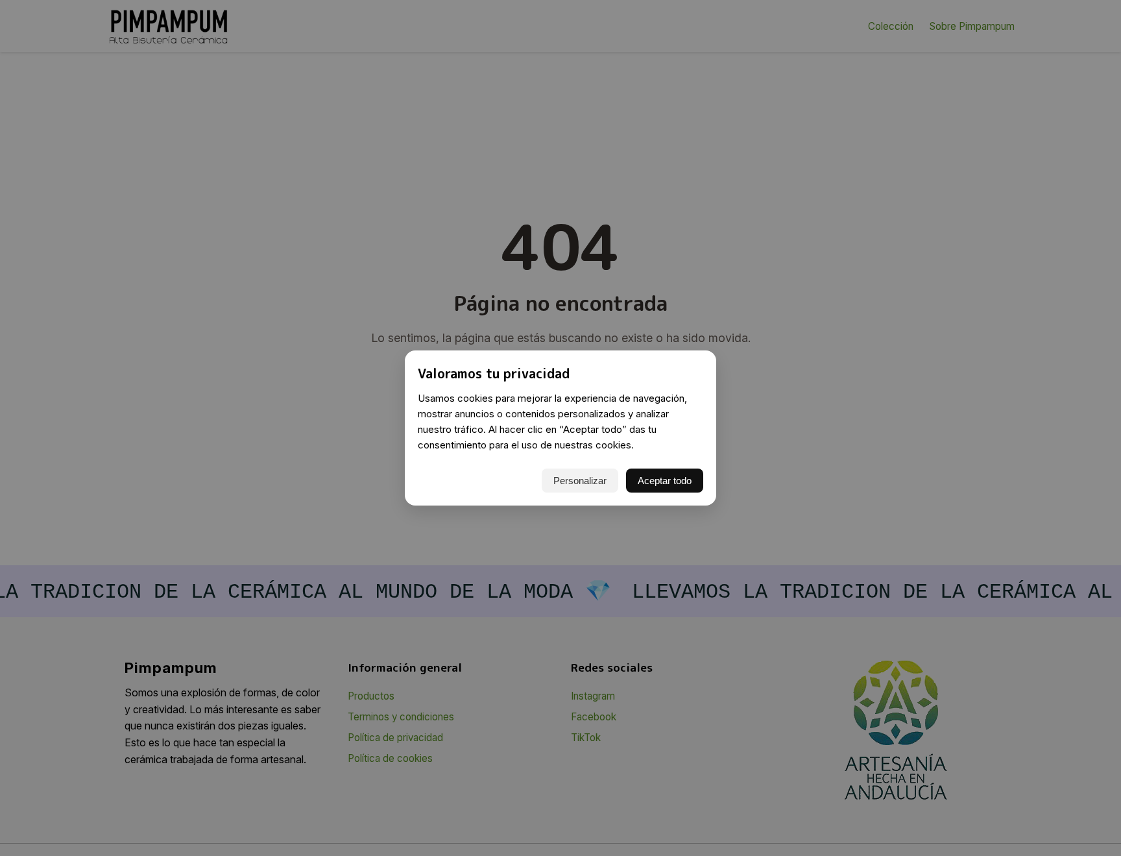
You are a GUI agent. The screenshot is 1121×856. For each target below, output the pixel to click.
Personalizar (580, 480)
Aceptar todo (665, 480)
